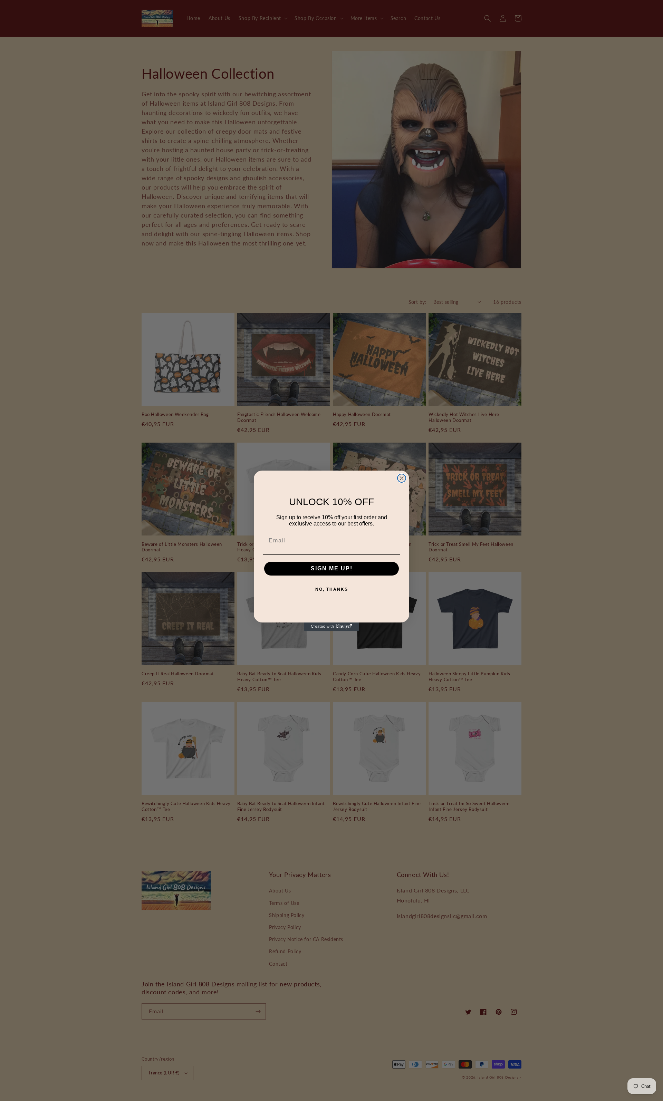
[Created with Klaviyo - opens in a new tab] (331, 626)
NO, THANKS (331, 589)
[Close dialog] (401, 478)
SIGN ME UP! (332, 568)
